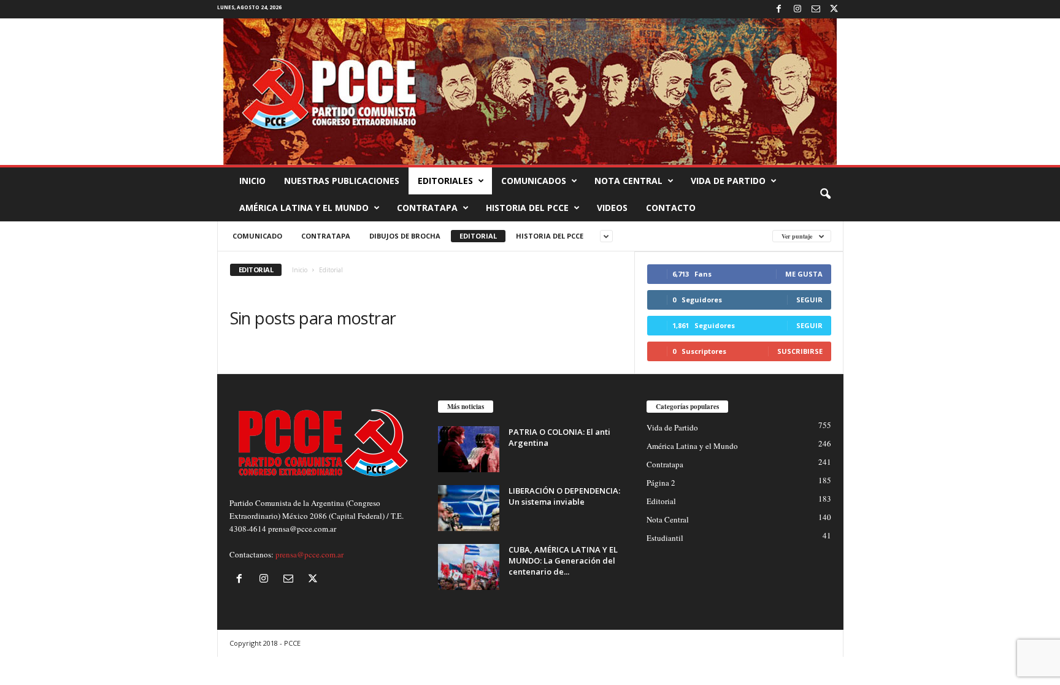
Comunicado (257, 235)
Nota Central (628, 180)
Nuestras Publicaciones (341, 180)
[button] (825, 194)
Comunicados (533, 180)
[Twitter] (834, 9)
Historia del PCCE (527, 207)
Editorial (478, 235)
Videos (612, 207)
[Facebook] (779, 9)
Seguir (809, 299)
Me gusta (804, 273)
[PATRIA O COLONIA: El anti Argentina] (468, 449)
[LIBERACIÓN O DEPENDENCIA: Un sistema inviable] (468, 508)
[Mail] (815, 9)
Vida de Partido (728, 180)
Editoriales (445, 180)
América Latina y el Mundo (304, 207)
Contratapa (427, 207)
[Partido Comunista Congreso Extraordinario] (530, 91)
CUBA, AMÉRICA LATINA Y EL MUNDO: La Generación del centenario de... (563, 560)
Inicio (252, 180)
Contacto (671, 207)
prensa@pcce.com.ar (309, 554)
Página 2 (661, 482)
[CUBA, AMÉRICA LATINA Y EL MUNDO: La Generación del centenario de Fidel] (468, 567)
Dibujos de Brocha (404, 235)
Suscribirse (800, 351)
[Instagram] (797, 9)
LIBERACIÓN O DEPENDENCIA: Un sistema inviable (564, 496)
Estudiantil (665, 537)
